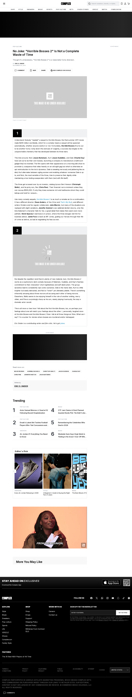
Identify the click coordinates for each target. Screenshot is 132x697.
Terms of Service (118, 620)
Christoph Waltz (49, 371)
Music (60, 407)
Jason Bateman (44, 374)
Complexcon (7, 639)
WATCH (104, 9)
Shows (4, 636)
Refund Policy (30, 625)
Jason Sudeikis (63, 371)
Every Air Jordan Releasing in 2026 (26, 493)
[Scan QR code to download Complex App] (126, 582)
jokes (62, 323)
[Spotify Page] (129, 598)
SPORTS (49, 9)
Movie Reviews (19, 371)
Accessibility (78, 669)
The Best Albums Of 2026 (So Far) (83, 493)
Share (43, 70)
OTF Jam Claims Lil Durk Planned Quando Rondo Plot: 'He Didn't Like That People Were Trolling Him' (71, 411)
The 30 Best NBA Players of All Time (16, 657)
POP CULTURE (61, 9)
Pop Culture (17, 46)
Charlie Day (76, 371)
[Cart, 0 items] (128, 3)
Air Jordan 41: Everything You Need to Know (33, 435)
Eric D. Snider (21, 386)
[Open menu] (4, 4)
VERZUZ (95, 9)
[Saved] (121, 3)
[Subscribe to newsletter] (123, 612)
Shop (27, 611)
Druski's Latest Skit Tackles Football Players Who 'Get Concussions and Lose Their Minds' (34, 424)
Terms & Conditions (6, 670)
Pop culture (6, 622)
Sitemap (91, 669)
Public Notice (60, 670)
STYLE (20, 9)
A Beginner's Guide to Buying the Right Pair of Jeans (56, 494)
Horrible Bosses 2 (33, 371)
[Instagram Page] (107, 598)
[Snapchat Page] (118, 598)
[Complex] (66, 3)
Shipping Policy (31, 622)
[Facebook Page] (91, 598)
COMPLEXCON (116, 9)
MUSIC (40, 9)
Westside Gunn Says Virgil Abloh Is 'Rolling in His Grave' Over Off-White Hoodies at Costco (72, 435)
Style (45, 490)
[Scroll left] (14, 471)
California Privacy (42, 670)
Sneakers (23, 430)
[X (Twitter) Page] (97, 598)
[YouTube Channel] (113, 598)
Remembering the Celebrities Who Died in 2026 (71, 424)
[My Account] (125, 3)
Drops (27, 615)
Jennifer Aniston (30, 374)
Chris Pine (17, 374)
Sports (4, 625)
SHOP (13, 9)
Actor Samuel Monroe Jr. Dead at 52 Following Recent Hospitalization (34, 411)
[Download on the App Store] (111, 583)
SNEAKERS (30, 9)
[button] (120, 670)
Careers (52, 611)
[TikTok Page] (124, 598)
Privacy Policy (103, 620)
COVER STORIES (83, 9)
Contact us (53, 615)
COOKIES (102, 670)
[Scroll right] (85, 471)
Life (3, 629)
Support (28, 618)
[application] (50, 527)
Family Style (7, 643)
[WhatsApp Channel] (102, 598)
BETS (71, 9)
